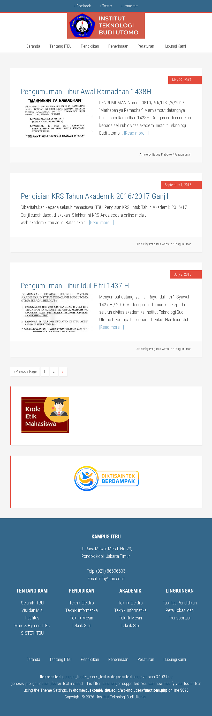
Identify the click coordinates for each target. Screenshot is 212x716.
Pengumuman (183, 154)
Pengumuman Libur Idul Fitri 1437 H (75, 285)
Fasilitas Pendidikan (180, 602)
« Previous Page (24, 371)
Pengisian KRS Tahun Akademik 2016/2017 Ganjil (94, 196)
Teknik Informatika (81, 610)
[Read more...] (136, 133)
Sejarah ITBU (32, 602)
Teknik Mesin (81, 617)
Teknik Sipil (81, 625)
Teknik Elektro (81, 602)
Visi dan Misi (32, 610)
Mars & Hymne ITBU (32, 625)
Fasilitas (32, 617)
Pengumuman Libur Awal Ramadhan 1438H (86, 91)
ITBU (106, 26)
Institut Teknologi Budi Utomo (121, 697)
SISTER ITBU (32, 633)
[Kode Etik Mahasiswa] (45, 431)
